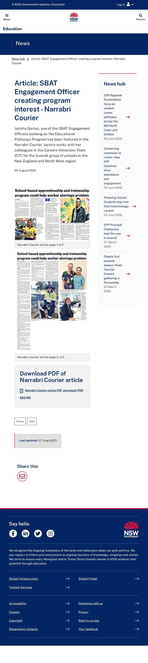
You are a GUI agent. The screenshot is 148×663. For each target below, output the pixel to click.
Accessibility (17, 603)
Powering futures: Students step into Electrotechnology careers (116, 206)
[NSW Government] (131, 529)
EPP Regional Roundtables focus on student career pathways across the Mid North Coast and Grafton (113, 117)
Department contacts (23, 629)
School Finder (88, 578)
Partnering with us (91, 603)
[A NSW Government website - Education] (39, 4)
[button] (6, 17)
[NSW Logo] (74, 17)
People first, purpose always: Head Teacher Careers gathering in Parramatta (113, 274)
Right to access (89, 620)
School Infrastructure (32, 578)
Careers (14, 612)
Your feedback (88, 629)
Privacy (83, 612)
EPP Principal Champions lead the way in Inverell (113, 235)
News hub (18, 59)
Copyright (15, 620)
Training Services (29, 587)
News (23, 43)
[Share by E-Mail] (22, 480)
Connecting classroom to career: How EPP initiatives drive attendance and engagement (113, 168)
